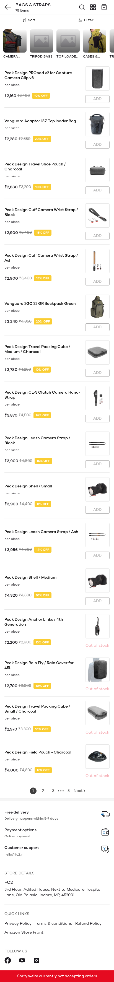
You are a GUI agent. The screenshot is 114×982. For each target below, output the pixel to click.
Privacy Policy (18, 923)
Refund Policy (88, 923)
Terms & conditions (53, 923)
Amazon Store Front (23, 932)
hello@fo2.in (13, 854)
